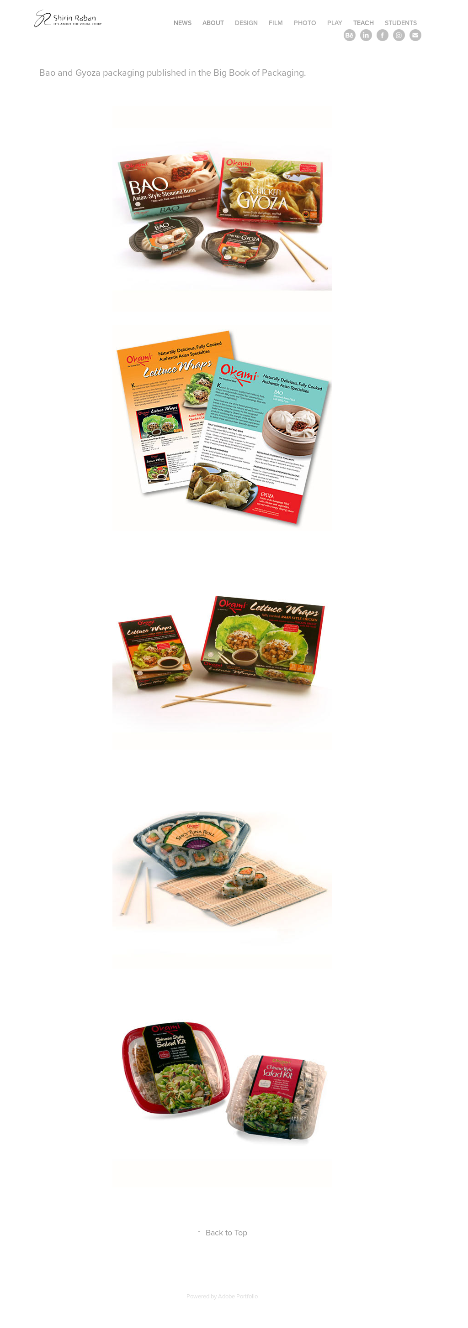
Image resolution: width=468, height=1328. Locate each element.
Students (401, 22)
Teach (363, 22)
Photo (305, 22)
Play (334, 22)
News (182, 22)
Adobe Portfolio (238, 1296)
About (213, 22)
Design (246, 22)
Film (276, 22)
